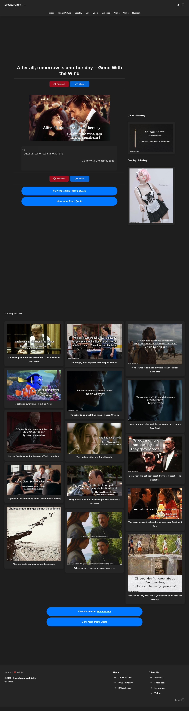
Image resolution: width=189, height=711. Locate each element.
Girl (87, 13)
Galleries (106, 13)
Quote (95, 13)
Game (126, 13)
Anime (117, 13)
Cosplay (78, 13)
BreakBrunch (19, 678)
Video (51, 13)
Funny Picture (64, 13)
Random (136, 13)
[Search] (183, 4)
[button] (178, 4)
